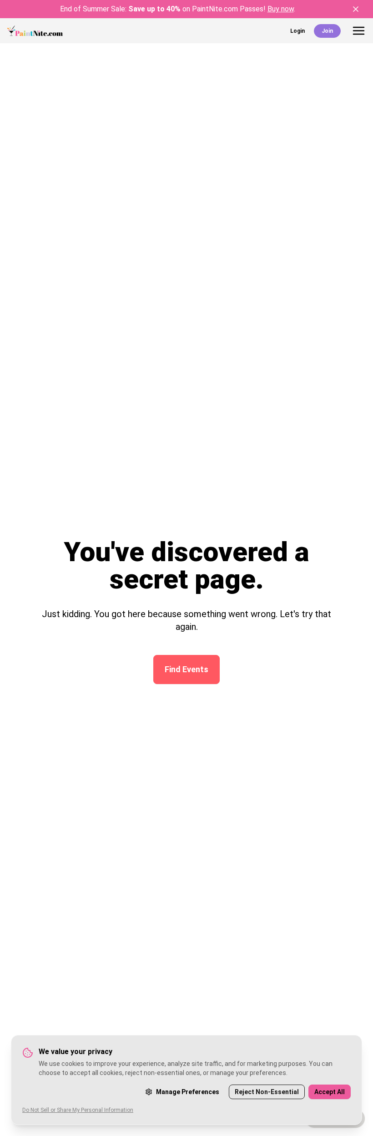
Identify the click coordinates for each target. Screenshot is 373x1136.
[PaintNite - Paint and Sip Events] (35, 30)
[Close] (355, 9)
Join (327, 31)
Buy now (280, 9)
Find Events (186, 669)
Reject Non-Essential (267, 1091)
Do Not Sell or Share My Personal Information (77, 1110)
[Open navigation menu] (359, 31)
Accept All (329, 1091)
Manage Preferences (187, 1091)
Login (297, 31)
